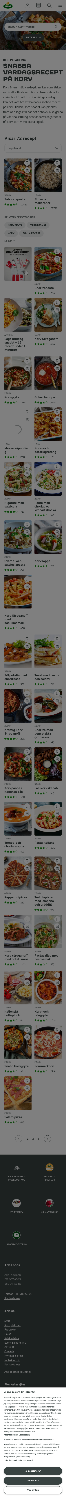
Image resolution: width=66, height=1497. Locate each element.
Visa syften (33, 1490)
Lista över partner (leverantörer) (18, 1460)
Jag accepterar (33, 1471)
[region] (33, 1442)
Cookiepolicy (24, 1435)
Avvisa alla (33, 1480)
